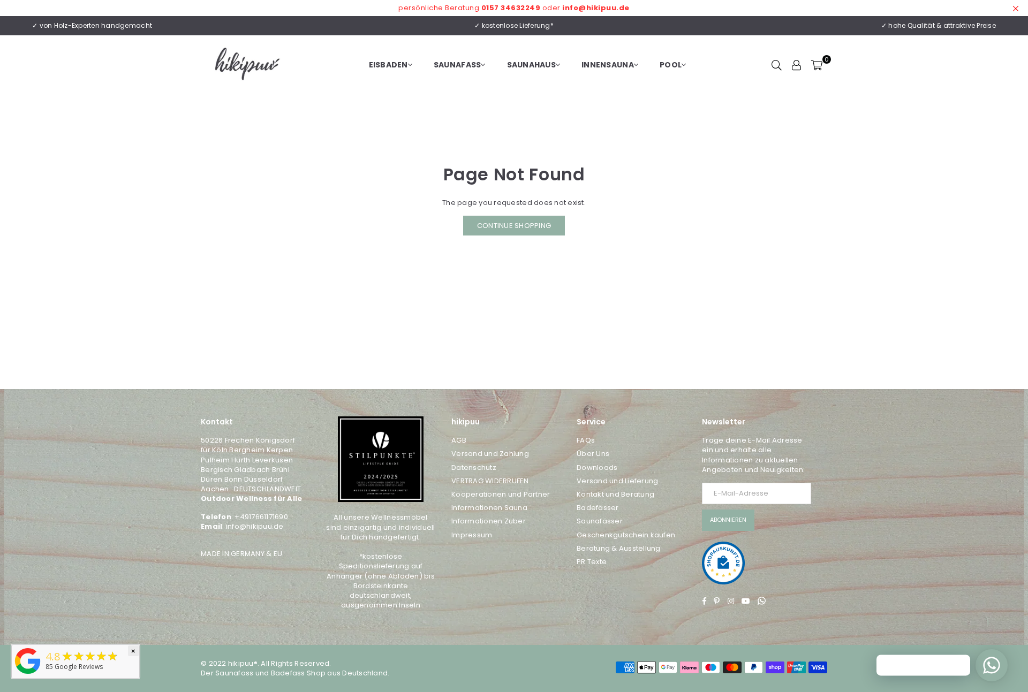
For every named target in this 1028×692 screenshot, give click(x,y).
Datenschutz (473, 467)
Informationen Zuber (488, 521)
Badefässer (598, 508)
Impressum (471, 535)
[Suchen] (777, 65)
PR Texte (592, 562)
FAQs (586, 440)
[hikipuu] (27, 674)
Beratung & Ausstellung (619, 548)
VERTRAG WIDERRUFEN (490, 481)
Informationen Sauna (489, 508)
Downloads (597, 467)
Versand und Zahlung (490, 453)
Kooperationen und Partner (500, 494)
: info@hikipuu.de (252, 526)
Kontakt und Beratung (615, 494)
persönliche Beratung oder (514, 8)
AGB (458, 440)
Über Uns (593, 453)
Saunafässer (600, 521)
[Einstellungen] (796, 65)
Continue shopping (514, 225)
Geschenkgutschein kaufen (626, 535)
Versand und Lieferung (617, 481)
